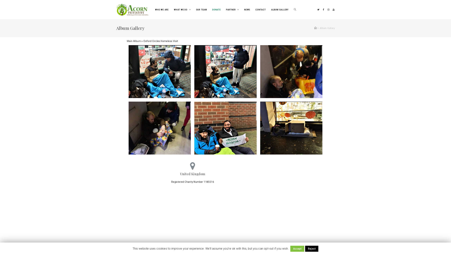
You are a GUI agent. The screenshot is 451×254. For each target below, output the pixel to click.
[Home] (315, 28)
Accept (297, 248)
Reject (312, 248)
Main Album (134, 41)
